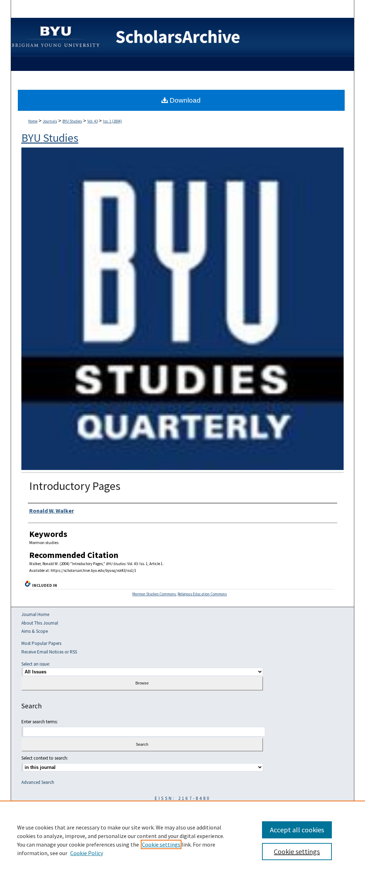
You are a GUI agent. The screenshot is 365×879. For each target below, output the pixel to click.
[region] (182, 840)
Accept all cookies (297, 829)
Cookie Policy (86, 853)
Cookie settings (161, 844)
